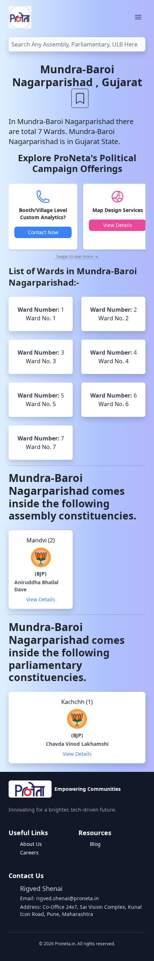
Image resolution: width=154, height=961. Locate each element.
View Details (117, 225)
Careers (29, 852)
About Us (31, 844)
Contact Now (43, 232)
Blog (95, 844)
